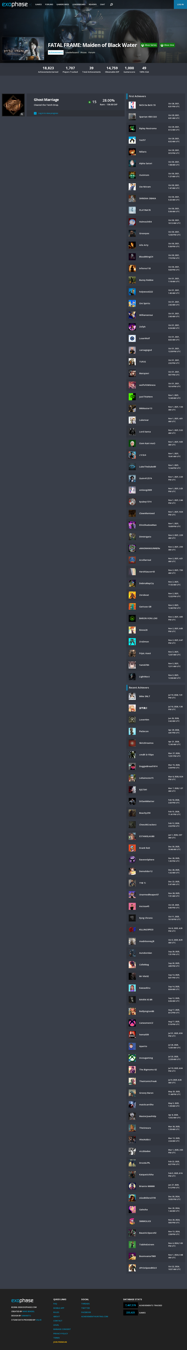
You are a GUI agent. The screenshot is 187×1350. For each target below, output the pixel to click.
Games (38, 4)
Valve (38, 1320)
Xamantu (26, 1315)
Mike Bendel (29, 1311)
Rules (56, 1312)
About (56, 1316)
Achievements (56, 52)
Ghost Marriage (46, 99)
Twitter (85, 1308)
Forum (92, 52)
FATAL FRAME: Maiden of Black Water (92, 45)
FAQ (55, 1303)
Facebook (86, 1312)
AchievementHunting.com (94, 1316)
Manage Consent (62, 1329)
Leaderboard (78, 4)
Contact (57, 1320)
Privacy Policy (60, 1333)
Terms (56, 1337)
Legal (56, 1325)
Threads (85, 1303)
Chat (102, 4)
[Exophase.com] (16, 4)
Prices (83, 52)
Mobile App (58, 1308)
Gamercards (63, 4)
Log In (180, 4)
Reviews (93, 4)
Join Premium (60, 1342)
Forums (49, 4)
